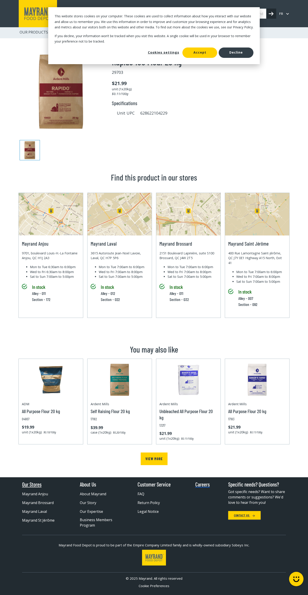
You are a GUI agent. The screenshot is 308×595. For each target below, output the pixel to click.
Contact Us (242, 515)
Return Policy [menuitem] (149, 502)
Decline (236, 52)
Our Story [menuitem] (88, 502)
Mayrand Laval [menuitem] (34, 511)
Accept (199, 52)
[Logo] (154, 558)
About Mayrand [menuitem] (93, 493)
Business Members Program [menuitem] (96, 522)
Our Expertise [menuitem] (91, 511)
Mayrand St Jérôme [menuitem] (38, 520)
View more (154, 459)
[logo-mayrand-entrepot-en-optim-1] (38, 13)
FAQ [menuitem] (141, 493)
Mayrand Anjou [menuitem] (35, 493)
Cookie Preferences (154, 586)
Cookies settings (163, 52)
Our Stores (31, 484)
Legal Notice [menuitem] (148, 511)
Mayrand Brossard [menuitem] (38, 502)
